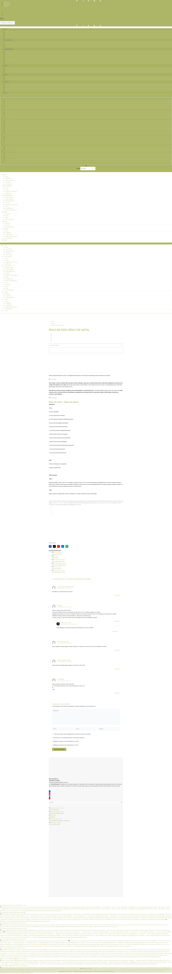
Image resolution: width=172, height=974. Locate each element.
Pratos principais (7, 40)
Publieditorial (8, 91)
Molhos (7, 60)
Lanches (5, 74)
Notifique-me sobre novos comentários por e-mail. (65, 741)
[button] (86, 9)
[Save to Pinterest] (58, 546)
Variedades (7, 85)
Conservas (7, 78)
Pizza (6, 69)
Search (1, 18)
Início (53, 321)
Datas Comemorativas (10, 63)
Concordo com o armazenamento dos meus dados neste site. (69, 737)
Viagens (5, 92)
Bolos (6, 30)
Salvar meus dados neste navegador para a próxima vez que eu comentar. (72, 734)
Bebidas (7, 76)
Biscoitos (7, 67)
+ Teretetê (6, 81)
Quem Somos (6, 2)
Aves (6, 41)
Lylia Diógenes (60, 679)
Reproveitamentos (9, 54)
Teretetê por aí (8, 87)
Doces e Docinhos (9, 34)
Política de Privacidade (10, 89)
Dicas (6, 83)
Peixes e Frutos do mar (10, 45)
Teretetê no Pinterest (58, 502)
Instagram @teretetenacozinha (104, 502)
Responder (117, 595)
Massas (5, 65)
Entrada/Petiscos (9, 80)
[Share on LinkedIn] (62, 546)
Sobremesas (8, 32)
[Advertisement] (86, 364)
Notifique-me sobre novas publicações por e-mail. (65, 745)
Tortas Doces (8, 38)
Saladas (7, 56)
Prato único (7, 47)
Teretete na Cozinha (66, 622)
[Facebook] (49, 791)
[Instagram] (49, 793)
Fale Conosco (6, 4)
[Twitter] (49, 796)
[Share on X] (54, 546)
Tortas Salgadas (9, 72)
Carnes (6, 43)
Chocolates (8, 36)
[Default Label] (49, 798)
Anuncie (5, 6)
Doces (4, 29)
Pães (6, 71)
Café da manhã (8, 50)
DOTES (112, 971)
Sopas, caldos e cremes (11, 58)
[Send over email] (67, 546)
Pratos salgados (9, 52)
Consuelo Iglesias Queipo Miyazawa (65, 586)
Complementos (9, 62)
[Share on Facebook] (50, 546)
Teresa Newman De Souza (63, 641)
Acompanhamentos (8, 49)
